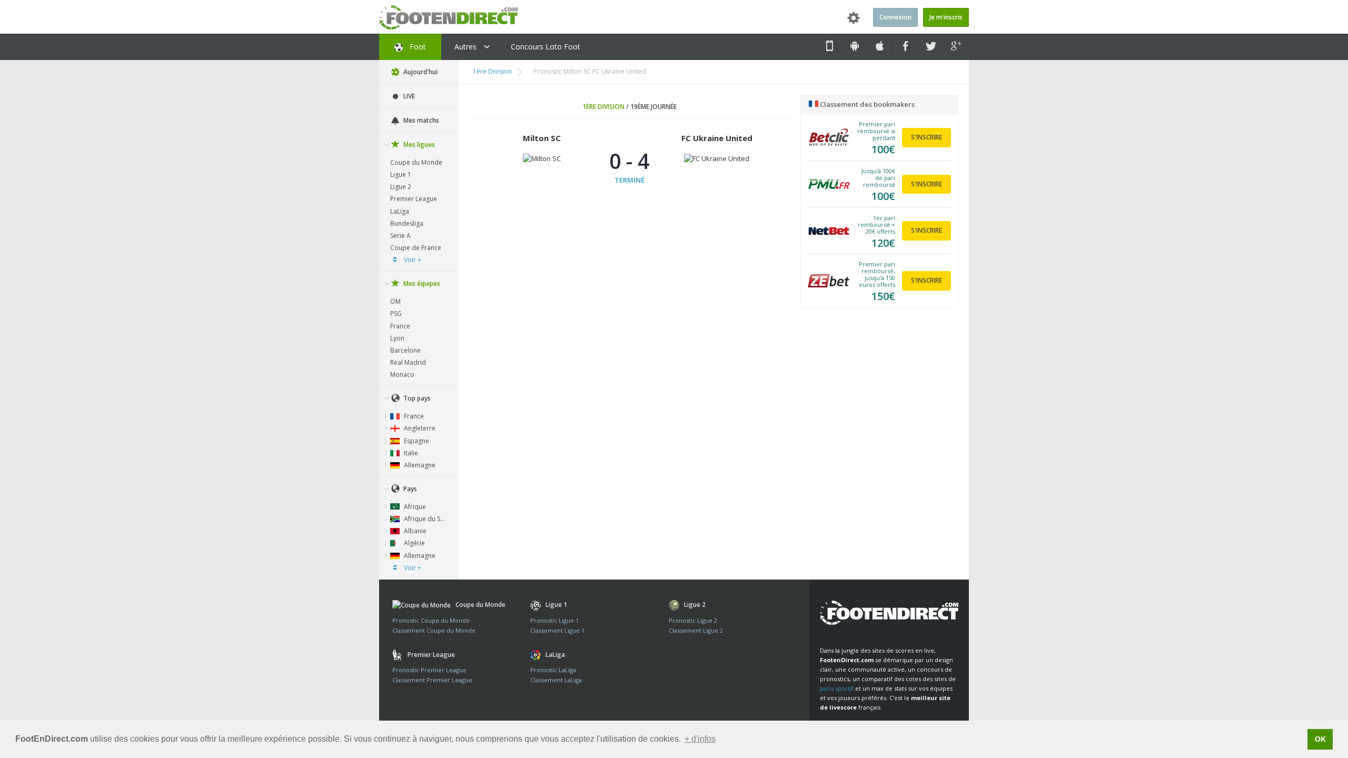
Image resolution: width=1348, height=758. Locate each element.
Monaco (402, 374)
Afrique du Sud (425, 518)
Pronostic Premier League (429, 670)
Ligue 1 (400, 174)
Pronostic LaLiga (553, 670)
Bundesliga (406, 223)
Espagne (415, 440)
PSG (396, 313)
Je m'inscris (946, 17)
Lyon (397, 338)
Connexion (895, 17)
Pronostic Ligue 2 (693, 620)
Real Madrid (408, 362)
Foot (417, 47)
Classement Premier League (432, 680)
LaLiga (399, 211)
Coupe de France (415, 247)
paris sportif (837, 688)
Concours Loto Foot (545, 47)
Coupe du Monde (416, 162)
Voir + (411, 259)
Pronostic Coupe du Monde (431, 620)
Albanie (414, 530)
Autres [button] (466, 47)
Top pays (416, 398)
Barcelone (405, 350)
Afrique (414, 506)
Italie (410, 452)
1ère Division (492, 71)
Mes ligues (418, 144)
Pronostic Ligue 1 (554, 620)
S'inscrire (926, 137)
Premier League (413, 198)
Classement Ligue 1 (557, 630)
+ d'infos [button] (700, 738)
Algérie (413, 542)
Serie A (400, 235)
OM (395, 301)
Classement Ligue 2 (696, 630)
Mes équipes (421, 283)
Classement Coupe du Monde (433, 630)
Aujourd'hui (420, 71)
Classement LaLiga (556, 680)
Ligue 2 (400, 186)
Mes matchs (420, 120)
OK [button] (1320, 739)
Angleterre (418, 428)
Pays (409, 488)
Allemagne (418, 465)
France (400, 326)
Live (408, 96)
